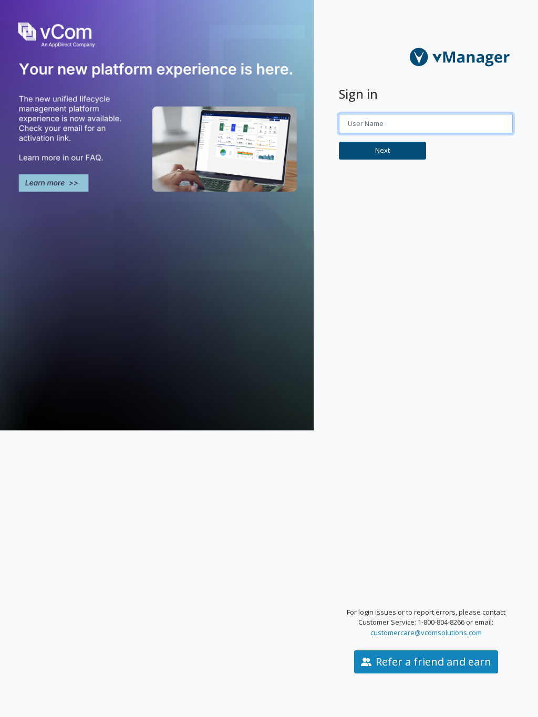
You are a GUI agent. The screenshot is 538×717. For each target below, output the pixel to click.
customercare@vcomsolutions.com (426, 632)
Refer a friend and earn (433, 662)
